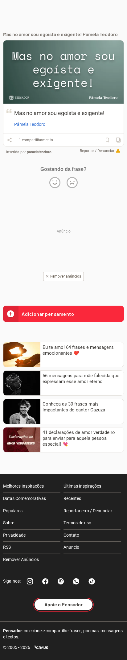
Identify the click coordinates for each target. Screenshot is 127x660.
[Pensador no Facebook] (45, 581)
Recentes (72, 498)
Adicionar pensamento (48, 314)
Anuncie (71, 547)
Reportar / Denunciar (97, 151)
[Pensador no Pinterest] (61, 581)
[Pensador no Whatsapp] (76, 581)
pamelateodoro (39, 152)
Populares (13, 510)
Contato (71, 535)
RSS (7, 547)
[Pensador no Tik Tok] (91, 581)
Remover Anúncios (21, 559)
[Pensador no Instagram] (30, 581)
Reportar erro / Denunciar (87, 510)
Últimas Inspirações (82, 486)
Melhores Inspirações (23, 486)
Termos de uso (77, 522)
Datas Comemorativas (24, 498)
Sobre (8, 522)
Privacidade (14, 535)
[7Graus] (41, 647)
